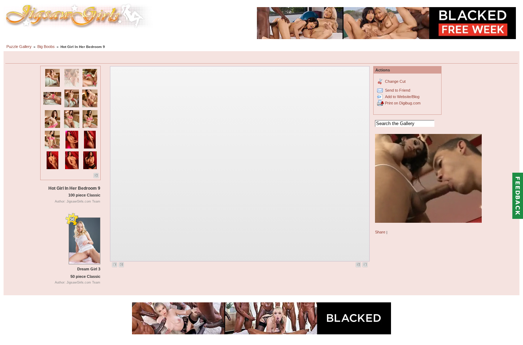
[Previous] (121, 265)
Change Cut (395, 81)
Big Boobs (46, 46)
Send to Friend (397, 90)
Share (380, 232)
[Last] (365, 265)
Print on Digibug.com (403, 103)
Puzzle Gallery (19, 46)
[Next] (96, 175)
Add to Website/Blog (402, 97)
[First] (114, 265)
